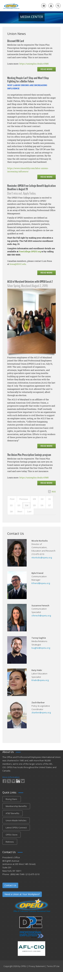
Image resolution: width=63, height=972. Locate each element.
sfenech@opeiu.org (41, 615)
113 (18, 505)
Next (19, 511)
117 (49, 505)
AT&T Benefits (12, 813)
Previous (23, 499)
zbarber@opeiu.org (41, 712)
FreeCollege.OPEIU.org (30, 251)
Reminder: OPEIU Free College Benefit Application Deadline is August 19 (31, 187)
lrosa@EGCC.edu (18, 264)
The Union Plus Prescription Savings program (29, 455)
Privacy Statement (37, 966)
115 (34, 505)
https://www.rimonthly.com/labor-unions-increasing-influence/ (28, 170)
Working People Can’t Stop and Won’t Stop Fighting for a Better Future (28, 80)
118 (11, 511)
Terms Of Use (53, 966)
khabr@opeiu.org (40, 680)
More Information (11, 777)
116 (42, 505)
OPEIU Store (11, 834)
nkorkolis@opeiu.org (42, 557)
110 (42, 499)
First (12, 499)
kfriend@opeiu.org (41, 583)
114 (26, 505)
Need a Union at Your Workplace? (22, 894)
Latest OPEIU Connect (16, 827)
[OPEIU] (11, 5)
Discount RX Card (15, 41)
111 (49, 499)
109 (34, 499)
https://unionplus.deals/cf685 (34, 63)
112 (11, 505)
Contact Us (10, 885)
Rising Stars (12, 799)
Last (29, 511)
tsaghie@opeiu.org (41, 647)
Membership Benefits (16, 806)
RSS (54, 491)
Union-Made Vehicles (16, 820)
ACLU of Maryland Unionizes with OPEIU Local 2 (30, 281)
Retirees (10, 841)
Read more (46, 69)
